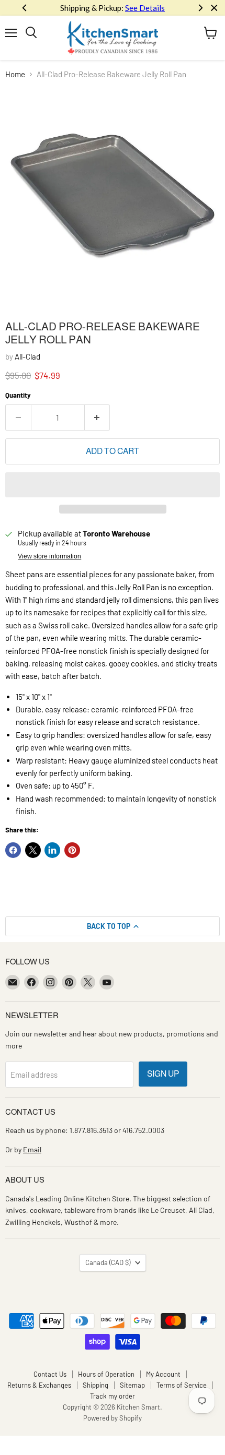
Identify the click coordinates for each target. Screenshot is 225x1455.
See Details (145, 8)
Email (32, 1149)
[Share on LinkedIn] (52, 850)
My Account (163, 1374)
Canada (107, 1262)
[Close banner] (214, 8)
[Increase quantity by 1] (97, 417)
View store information (49, 556)
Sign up (163, 1073)
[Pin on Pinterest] (72, 850)
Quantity (18, 395)
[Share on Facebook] (13, 850)
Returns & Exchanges (39, 1385)
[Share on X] (33, 850)
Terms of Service (181, 1385)
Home (15, 74)
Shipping (95, 1385)
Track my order (112, 1396)
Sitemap (132, 1385)
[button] (112, 484)
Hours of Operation (106, 1374)
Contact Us (49, 1374)
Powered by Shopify (112, 1418)
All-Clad (27, 356)
